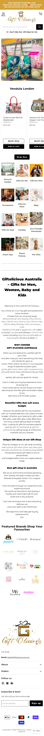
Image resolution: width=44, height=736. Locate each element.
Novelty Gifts (27, 319)
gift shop (15, 311)
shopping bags (29, 450)
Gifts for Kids (36, 321)
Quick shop (13, 141)
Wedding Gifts (8, 330)
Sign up (36, 703)
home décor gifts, (20, 369)
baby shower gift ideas (12, 447)
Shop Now (22, 157)
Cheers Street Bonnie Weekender (12, 118)
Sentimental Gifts (13, 319)
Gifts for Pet (37, 332)
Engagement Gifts (28, 330)
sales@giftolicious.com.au (18, 657)
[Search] (39, 27)
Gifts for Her (24, 321)
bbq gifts (5, 450)
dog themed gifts (26, 335)
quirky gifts (6, 369)
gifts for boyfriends (20, 427)
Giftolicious (7, 122)
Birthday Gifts (22, 324)
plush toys (27, 447)
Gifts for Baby (10, 324)
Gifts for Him (12, 321)
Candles (14, 332)
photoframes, (16, 450)
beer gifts (37, 447)
